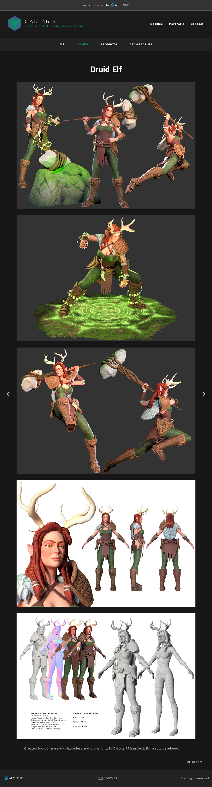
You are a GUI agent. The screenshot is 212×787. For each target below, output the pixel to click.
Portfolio (176, 23)
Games (82, 44)
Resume (156, 23)
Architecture (141, 44)
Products (108, 44)
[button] (194, 762)
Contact (197, 23)
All (62, 44)
